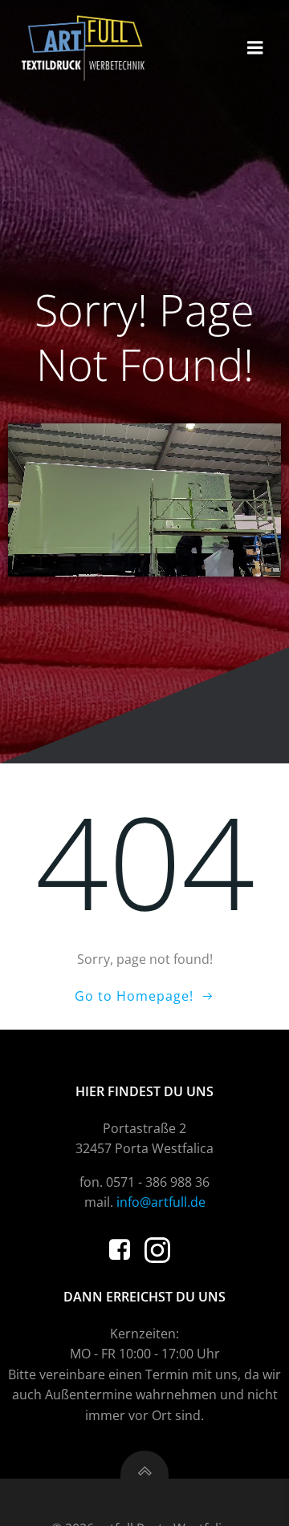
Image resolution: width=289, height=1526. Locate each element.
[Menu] (255, 48)
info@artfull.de (161, 1202)
